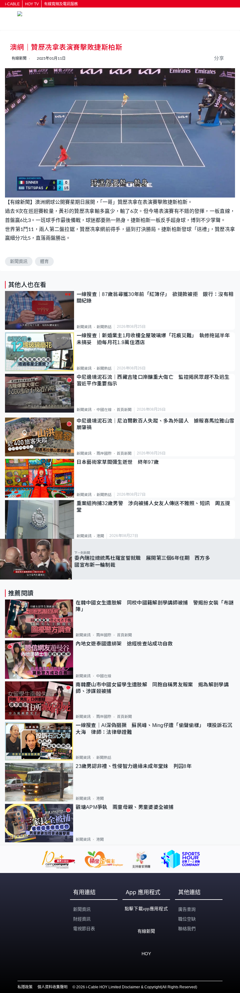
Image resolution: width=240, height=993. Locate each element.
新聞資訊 (19, 261)
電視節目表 (84, 928)
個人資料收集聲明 (53, 987)
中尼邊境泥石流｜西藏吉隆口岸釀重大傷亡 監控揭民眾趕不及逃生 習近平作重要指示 (156, 380)
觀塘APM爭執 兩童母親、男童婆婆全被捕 (127, 807)
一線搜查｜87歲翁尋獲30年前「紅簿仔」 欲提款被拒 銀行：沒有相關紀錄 (155, 297)
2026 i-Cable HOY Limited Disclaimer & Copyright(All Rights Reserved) (136, 987)
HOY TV (32, 4)
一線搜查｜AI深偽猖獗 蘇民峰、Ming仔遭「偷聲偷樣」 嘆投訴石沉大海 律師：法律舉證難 (154, 729)
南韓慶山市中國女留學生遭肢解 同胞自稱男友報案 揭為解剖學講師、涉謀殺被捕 (152, 688)
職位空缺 (187, 919)
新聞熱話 (104, 327)
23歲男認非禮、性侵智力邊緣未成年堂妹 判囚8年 (134, 766)
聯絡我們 (187, 928)
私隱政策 (25, 987)
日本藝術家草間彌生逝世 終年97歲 (118, 462)
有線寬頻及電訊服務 (61, 4)
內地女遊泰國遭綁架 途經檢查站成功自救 (124, 643)
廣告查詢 (187, 909)
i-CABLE (12, 4)
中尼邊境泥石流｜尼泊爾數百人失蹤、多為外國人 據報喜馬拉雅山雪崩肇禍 (156, 424)
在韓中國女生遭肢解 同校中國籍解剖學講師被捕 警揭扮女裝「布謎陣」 (155, 606)
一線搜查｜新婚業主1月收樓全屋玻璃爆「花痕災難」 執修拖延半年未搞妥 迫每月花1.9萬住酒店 (153, 339)
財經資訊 (82, 919)
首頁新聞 (124, 410)
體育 (44, 261)
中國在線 (104, 410)
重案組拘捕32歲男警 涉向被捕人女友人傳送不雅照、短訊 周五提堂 (153, 507)
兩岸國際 (104, 453)
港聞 (100, 536)
